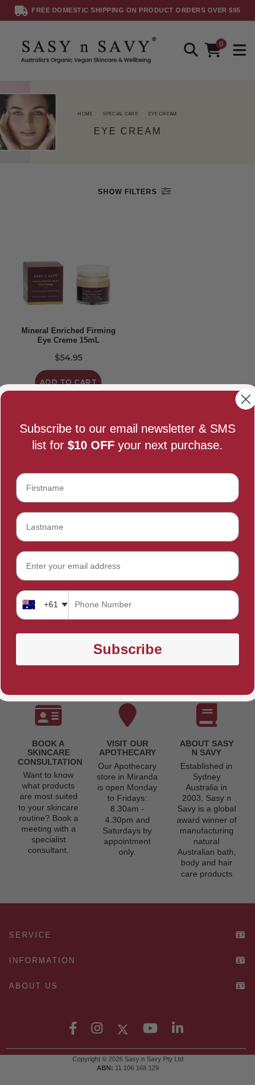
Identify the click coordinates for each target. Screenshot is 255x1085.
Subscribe (127, 649)
